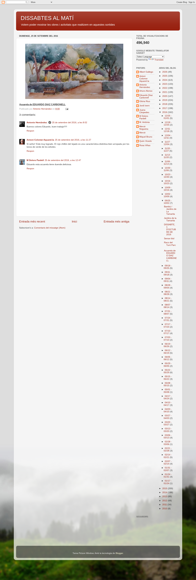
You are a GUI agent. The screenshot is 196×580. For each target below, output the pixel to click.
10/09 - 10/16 (168, 188)
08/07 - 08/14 (168, 306)
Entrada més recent (32, 221)
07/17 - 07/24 (168, 325)
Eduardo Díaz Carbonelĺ (146, 96)
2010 (165, 508)
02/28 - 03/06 (168, 443)
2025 (165, 76)
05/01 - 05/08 (168, 390)
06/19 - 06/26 (168, 345)
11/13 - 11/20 (167, 156)
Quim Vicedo (145, 141)
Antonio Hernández (37, 122)
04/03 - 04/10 (168, 410)
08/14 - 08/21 (168, 299)
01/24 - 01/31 (168, 475)
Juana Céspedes (144, 111)
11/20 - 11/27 (167, 149)
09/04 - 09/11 (168, 280)
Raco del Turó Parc (170, 243)
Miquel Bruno (145, 137)
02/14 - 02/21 (168, 456)
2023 (165, 84)
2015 (165, 488)
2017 (165, 108)
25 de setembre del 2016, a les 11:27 (73, 140)
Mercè (142, 132)
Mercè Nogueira (143, 127)
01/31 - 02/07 (168, 469)
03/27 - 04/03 (168, 416)
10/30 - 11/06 (168, 169)
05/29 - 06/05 (168, 364)
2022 (165, 88)
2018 (165, 104)
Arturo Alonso (145, 91)
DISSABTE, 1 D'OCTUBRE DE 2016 (170, 229)
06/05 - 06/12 (168, 358)
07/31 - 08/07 (168, 312)
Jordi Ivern (144, 105)
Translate (159, 60)
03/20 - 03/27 (168, 423)
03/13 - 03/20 (168, 429)
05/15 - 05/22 (168, 377)
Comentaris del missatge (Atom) (49, 228)
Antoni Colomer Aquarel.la (40, 140)
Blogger (119, 553)
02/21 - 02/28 (168, 449)
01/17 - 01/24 (168, 482)
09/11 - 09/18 (167, 273)
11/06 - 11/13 (167, 162)
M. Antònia (144, 122)
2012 (165, 500)
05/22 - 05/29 (168, 371)
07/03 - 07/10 (168, 338)
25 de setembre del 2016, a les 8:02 (69, 122)
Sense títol (169, 238)
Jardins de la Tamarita (170, 219)
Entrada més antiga (116, 221)
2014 (165, 492)
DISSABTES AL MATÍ (47, 18)
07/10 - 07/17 (168, 332)
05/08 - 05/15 (168, 384)
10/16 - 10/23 (168, 182)
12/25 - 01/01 (168, 117)
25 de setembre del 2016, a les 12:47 (63, 160)
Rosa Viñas (144, 145)
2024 (165, 80)
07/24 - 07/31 (168, 319)
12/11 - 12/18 (167, 130)
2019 (165, 100)
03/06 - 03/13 (168, 436)
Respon (30, 131)
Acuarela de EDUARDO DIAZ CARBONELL (170, 255)
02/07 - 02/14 (168, 462)
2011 (165, 504)
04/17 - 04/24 (168, 397)
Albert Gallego (146, 72)
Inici (74, 221)
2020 (165, 96)
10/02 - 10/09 (168, 195)
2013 (165, 496)
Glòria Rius (144, 101)
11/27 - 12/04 (167, 143)
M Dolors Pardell (35, 160)
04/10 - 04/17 (168, 403)
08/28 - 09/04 (168, 286)
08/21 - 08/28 (168, 293)
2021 (165, 92)
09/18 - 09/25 (168, 267)
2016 (165, 112)
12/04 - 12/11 (168, 136)
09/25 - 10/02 (168, 201)
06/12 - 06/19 (168, 351)
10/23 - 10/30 (168, 175)
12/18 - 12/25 (168, 123)
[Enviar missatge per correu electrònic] (66, 109)
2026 (165, 72)
